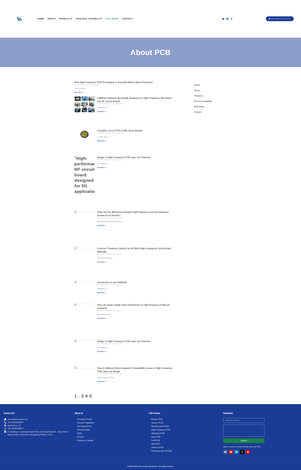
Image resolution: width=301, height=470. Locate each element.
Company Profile (84, 419)
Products (66, 19)
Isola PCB (155, 437)
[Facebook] (225, 452)
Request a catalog (85, 440)
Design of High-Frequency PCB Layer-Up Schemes (123, 157)
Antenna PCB (157, 447)
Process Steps (83, 430)
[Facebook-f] (232, 19)
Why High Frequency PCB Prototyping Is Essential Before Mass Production (113, 82)
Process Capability (89, 19)
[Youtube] (223, 19)
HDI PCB (155, 444)
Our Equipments (84, 426)
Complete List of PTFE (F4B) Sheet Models (119, 130)
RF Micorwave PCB (160, 426)
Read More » (79, 92)
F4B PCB (155, 440)
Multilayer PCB (158, 433)
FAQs (79, 433)
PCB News (112, 19)
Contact (127, 19)
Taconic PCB (157, 423)
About (52, 19)
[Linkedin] (227, 19)
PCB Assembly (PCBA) (161, 451)
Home (40, 19)
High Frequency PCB (160, 430)
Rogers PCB (156, 419)
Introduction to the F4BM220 (112, 282)
